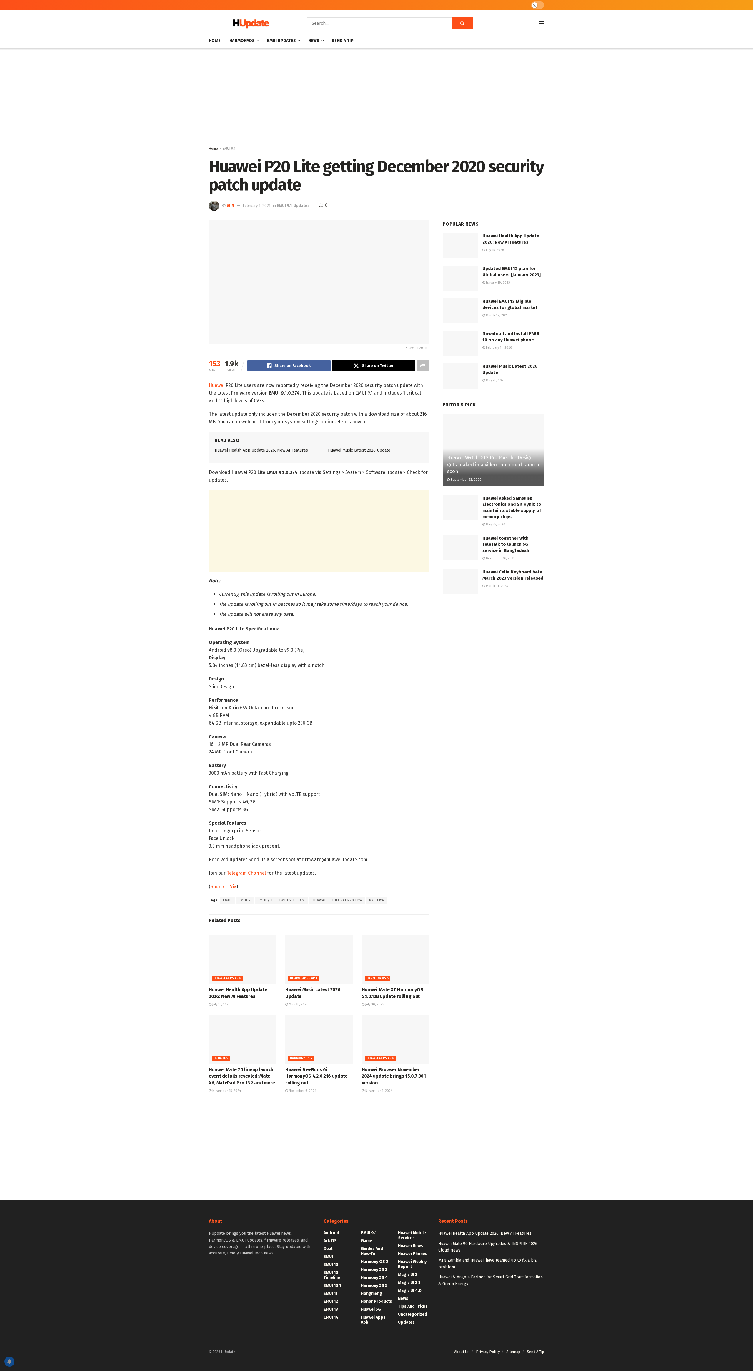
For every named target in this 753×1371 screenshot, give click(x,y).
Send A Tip (343, 40)
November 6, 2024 (302, 1091)
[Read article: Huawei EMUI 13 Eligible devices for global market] (460, 311)
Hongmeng (371, 1293)
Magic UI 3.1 (409, 1282)
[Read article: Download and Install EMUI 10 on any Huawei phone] (460, 343)
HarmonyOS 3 (374, 1269)
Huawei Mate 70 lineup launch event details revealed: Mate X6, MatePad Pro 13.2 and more (242, 1076)
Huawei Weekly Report (412, 1264)
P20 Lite (376, 900)
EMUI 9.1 (229, 149)
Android (331, 1232)
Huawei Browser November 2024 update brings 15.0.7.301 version (394, 1076)
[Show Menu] (541, 23)
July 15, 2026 (220, 1004)
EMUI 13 (331, 1309)
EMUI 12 (331, 1301)
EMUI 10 (331, 1264)
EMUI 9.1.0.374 (292, 900)
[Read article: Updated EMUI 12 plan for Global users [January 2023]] (460, 278)
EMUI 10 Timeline (332, 1275)
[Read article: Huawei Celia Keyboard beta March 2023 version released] (460, 581)
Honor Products (376, 1301)
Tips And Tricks (413, 1306)
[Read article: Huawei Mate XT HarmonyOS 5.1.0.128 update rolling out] (395, 959)
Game (366, 1240)
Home (215, 40)
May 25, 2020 (495, 524)
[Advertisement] (376, 98)
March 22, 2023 (497, 315)
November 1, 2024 (378, 1091)
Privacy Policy (488, 1352)
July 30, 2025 (374, 1004)
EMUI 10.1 (332, 1285)
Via (233, 886)
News (314, 40)
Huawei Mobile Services (412, 1235)
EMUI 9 (245, 900)
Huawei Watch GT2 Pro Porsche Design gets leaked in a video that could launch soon (493, 465)
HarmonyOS (242, 40)
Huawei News (410, 1245)
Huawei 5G (371, 1309)
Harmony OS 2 (374, 1261)
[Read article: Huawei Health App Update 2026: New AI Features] (242, 959)
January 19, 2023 (497, 282)
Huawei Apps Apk (227, 978)
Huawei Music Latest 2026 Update (359, 450)
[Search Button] (462, 23)
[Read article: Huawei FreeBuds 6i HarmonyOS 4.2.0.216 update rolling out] (319, 1039)
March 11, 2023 (496, 586)
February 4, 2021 (256, 205)
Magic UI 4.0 (410, 1290)
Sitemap (513, 1352)
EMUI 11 (330, 1293)
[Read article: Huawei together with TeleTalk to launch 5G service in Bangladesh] (460, 547)
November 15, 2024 (226, 1091)
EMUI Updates (281, 40)
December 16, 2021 (500, 558)
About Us (461, 1352)
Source (218, 886)
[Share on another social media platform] (423, 365)
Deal (328, 1248)
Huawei (217, 385)
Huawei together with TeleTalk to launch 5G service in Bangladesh (505, 544)
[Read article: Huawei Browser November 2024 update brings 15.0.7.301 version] (395, 1039)
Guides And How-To (372, 1251)
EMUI (227, 900)
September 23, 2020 (466, 480)
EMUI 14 (331, 1317)
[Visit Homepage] (250, 23)
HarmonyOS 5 (377, 978)
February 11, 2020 (498, 348)
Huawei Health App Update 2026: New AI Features (261, 450)
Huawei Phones (412, 1253)
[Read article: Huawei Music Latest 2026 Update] (319, 959)
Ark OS (330, 1240)
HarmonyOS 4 (301, 1058)
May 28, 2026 (298, 1004)
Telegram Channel (246, 873)
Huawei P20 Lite (347, 900)
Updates (301, 205)
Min (230, 205)
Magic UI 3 (407, 1274)
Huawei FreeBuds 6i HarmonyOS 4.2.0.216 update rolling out (316, 1076)
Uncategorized (412, 1314)
